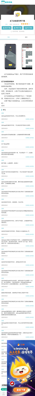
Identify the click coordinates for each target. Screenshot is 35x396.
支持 (27, 119)
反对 (31, 119)
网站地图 (4, 389)
